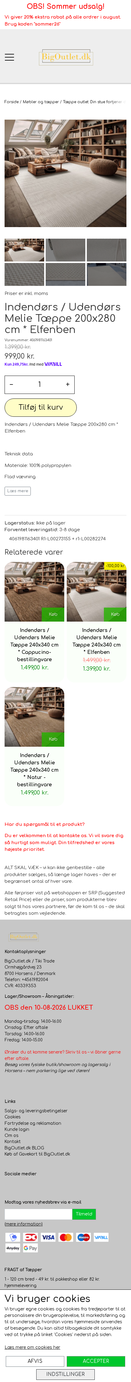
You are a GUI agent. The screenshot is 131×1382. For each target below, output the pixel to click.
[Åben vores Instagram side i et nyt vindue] (22, 1186)
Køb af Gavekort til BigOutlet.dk (37, 1154)
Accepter (96, 1361)
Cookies (12, 1117)
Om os (11, 1135)
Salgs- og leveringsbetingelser (36, 1111)
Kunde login (17, 1129)
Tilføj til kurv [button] (41, 407)
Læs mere (17, 491)
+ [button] (68, 384)
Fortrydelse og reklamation (33, 1123)
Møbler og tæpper (41, 102)
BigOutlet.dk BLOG (24, 1148)
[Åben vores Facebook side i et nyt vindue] (9, 1186)
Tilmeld (84, 1214)
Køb (53, 614)
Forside (12, 102)
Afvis (35, 1361)
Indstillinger (65, 1374)
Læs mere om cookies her (32, 1347)
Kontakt (13, 1141)
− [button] (11, 384)
